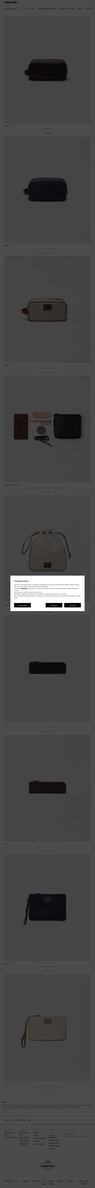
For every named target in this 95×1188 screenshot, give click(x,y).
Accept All (72, 605)
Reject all (54, 605)
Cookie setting (22, 605)
